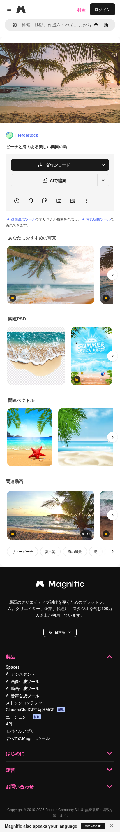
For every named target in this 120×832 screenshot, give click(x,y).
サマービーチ (22, 551)
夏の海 (50, 551)
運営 (10, 769)
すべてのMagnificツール (28, 738)
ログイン (102, 9)
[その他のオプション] (86, 200)
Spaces (13, 667)
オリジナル (40, 50)
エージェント (23, 717)
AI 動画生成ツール (22, 688)
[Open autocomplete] (13, 25)
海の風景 (75, 551)
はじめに (15, 753)
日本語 (60, 632)
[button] (60, 632)
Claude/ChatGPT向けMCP (35, 709)
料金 (81, 9)
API (9, 724)
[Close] (111, 825)
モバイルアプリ (20, 731)
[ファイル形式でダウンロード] (103, 165)
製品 (10, 656)
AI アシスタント (20, 674)
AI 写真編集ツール (96, 218)
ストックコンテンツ (24, 702)
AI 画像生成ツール (21, 218)
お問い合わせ (20, 786)
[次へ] (112, 275)
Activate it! (93, 825)
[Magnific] (60, 585)
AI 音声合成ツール (22, 695)
